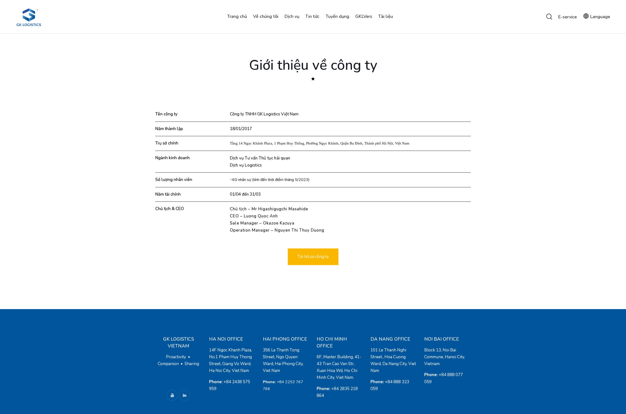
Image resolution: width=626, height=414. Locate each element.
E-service (567, 17)
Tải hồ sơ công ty (313, 256)
